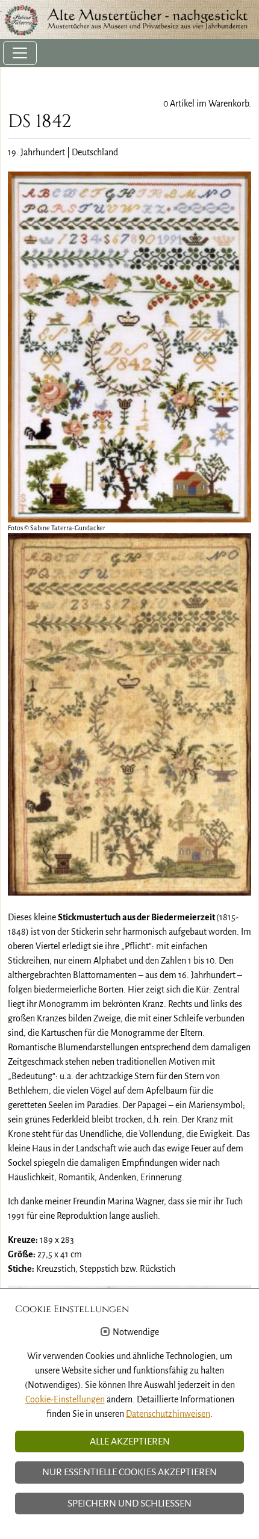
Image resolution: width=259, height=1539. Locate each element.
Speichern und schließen (129, 1503)
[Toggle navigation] (20, 53)
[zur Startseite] (129, 19)
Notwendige (136, 1332)
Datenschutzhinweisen (168, 1414)
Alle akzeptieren (130, 1441)
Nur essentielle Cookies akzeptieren (129, 1472)
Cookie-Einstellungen (65, 1399)
